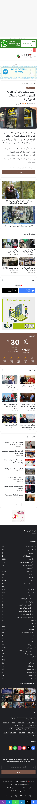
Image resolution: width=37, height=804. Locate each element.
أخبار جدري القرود (27, 565)
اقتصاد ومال (24, 83)
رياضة (32, 638)
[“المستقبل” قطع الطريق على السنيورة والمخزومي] (30, 480)
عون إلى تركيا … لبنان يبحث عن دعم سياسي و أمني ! (27, 426)
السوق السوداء (30, 722)
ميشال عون (13, 732)
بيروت (13, 722)
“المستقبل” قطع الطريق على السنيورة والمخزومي (14, 478)
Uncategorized (29, 547)
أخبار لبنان (31, 718)
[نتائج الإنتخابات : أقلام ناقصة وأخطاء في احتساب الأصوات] (30, 462)
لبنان (11, 729)
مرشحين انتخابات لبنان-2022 (24, 617)
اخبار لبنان (31, 559)
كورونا (31, 577)
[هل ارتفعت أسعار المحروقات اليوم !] (10, 243)
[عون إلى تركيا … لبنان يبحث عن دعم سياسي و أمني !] (27, 418)
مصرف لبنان (22, 732)
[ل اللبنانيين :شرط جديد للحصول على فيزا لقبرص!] (6, 691)
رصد (33, 635)
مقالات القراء (30, 672)
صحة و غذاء (31, 644)
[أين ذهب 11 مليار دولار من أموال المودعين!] (27, 261)
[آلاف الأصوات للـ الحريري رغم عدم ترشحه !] (30, 489)
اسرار (32, 586)
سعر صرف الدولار (30, 729)
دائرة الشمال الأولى (25, 608)
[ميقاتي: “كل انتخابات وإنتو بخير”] (30, 497)
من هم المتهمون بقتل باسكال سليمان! (21, 50)
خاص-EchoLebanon (28, 632)
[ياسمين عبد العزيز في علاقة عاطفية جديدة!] (6, 705)
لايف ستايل (31, 666)
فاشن (32, 657)
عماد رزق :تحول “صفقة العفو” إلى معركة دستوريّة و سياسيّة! (27, 406)
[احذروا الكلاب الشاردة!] (30, 691)
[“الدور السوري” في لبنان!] (9, 418)
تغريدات (32, 626)
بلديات (32, 620)
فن (33, 660)
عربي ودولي (30, 648)
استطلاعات (30, 596)
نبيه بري (5, 732)
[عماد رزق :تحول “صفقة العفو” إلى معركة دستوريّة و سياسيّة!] (27, 397)
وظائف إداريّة (27, 556)
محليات (31, 580)
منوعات (32, 678)
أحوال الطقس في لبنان (26, 562)
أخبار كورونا (29, 568)
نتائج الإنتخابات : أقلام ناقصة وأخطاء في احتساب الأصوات (13, 461)
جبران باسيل (6, 722)
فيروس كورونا (19, 729)
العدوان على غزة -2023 (26, 651)
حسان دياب (24, 725)
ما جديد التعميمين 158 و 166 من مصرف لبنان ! (10, 269)
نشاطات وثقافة (28, 583)
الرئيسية (31, 83)
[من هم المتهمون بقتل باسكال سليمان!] (9, 379)
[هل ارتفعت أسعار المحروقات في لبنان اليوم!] (27, 243)
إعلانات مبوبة (30, 550)
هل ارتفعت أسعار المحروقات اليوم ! (13, 251)
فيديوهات (31, 663)
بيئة (33, 623)
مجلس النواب (31, 732)
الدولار (13, 718)
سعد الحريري (15, 725)
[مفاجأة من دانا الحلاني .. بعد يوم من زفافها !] (18, 698)
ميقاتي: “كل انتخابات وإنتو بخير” (14, 495)
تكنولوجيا (31, 629)
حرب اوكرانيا (29, 654)
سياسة (31, 574)
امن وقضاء (30, 571)
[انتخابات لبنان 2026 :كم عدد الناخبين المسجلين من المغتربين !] (30, 445)
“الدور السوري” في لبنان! (10, 425)
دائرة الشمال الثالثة (25, 611)
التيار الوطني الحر (22, 718)
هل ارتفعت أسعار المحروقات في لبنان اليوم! (28, 251)
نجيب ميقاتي (31, 735)
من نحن (14, 787)
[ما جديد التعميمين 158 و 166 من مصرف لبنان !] (10, 261)
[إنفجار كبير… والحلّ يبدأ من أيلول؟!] (30, 471)
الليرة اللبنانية (21, 722)
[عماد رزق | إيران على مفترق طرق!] (6, 698)
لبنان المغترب (30, 669)
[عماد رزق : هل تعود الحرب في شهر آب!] (18, 705)
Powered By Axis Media (22, 784)
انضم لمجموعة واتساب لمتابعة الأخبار (18, 38)
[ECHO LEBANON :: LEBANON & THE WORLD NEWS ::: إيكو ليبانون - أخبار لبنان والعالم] (24, 55)
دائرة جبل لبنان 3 (26, 614)
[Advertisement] (18, 18)
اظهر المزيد (18, 172)
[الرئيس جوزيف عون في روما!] (27, 379)
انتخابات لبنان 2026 (27, 599)
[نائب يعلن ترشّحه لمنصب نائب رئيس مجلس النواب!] (30, 453)
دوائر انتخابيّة (29, 602)
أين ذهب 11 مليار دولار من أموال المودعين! (28, 269)
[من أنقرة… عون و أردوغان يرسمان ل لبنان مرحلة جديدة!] (9, 397)
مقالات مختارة (30, 675)
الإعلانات (8, 787)
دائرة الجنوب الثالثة (25, 605)
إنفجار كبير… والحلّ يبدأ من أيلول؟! (13, 469)
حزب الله (32, 725)
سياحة (32, 641)
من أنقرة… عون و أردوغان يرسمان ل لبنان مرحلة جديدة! (10, 406)
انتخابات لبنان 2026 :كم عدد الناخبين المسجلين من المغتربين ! (12, 443)
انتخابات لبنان (30, 592)
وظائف (31, 553)
